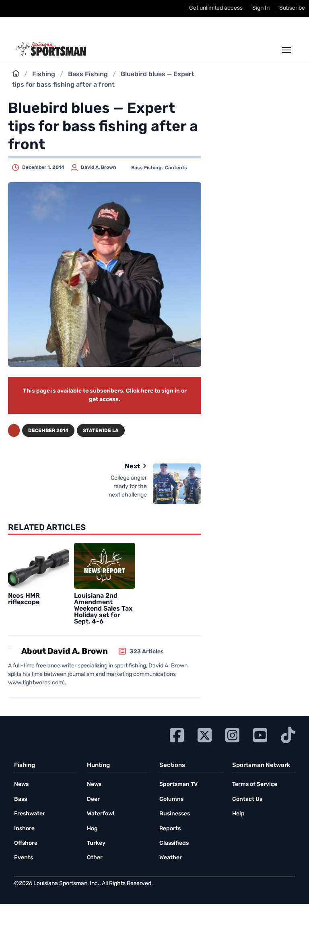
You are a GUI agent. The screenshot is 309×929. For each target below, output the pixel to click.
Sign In (261, 8)
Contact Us (247, 799)
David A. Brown (98, 167)
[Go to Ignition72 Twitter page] (205, 734)
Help (238, 814)
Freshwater (29, 814)
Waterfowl (100, 814)
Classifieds (174, 843)
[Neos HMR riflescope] (38, 566)
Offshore (25, 843)
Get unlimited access (216, 8)
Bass (20, 799)
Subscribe (292, 8)
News (21, 784)
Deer (93, 799)
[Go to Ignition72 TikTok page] (288, 734)
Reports (170, 829)
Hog (92, 829)
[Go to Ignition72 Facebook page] (177, 734)
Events (23, 858)
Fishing (43, 74)
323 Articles (147, 652)
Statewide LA (101, 430)
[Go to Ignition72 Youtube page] (260, 734)
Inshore (24, 829)
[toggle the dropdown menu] (286, 50)
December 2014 (48, 430)
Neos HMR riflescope (24, 599)
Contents (176, 168)
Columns (171, 799)
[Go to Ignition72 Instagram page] (232, 734)
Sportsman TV (178, 784)
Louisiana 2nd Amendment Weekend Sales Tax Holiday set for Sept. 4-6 (103, 609)
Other (95, 858)
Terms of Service (254, 784)
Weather (170, 858)
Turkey (96, 843)
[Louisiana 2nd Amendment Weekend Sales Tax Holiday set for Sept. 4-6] (104, 566)
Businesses (174, 814)
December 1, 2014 (43, 167)
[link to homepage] (51, 49)
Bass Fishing (88, 74)
